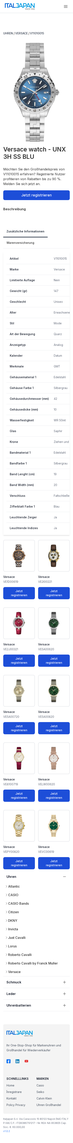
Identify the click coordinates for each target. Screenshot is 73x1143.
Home (10, 1085)
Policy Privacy (15, 1105)
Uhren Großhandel (48, 1105)
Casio (40, 1085)
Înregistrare (14, 1092)
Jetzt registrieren (36, 195)
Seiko (40, 1092)
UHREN (8, 33)
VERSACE (21, 33)
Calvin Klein (44, 1098)
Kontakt (11, 1098)
